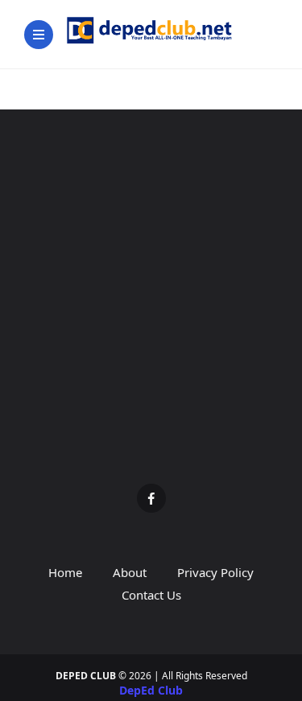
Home (65, 572)
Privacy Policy (215, 572)
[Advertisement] (151, 309)
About (130, 572)
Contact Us (151, 595)
